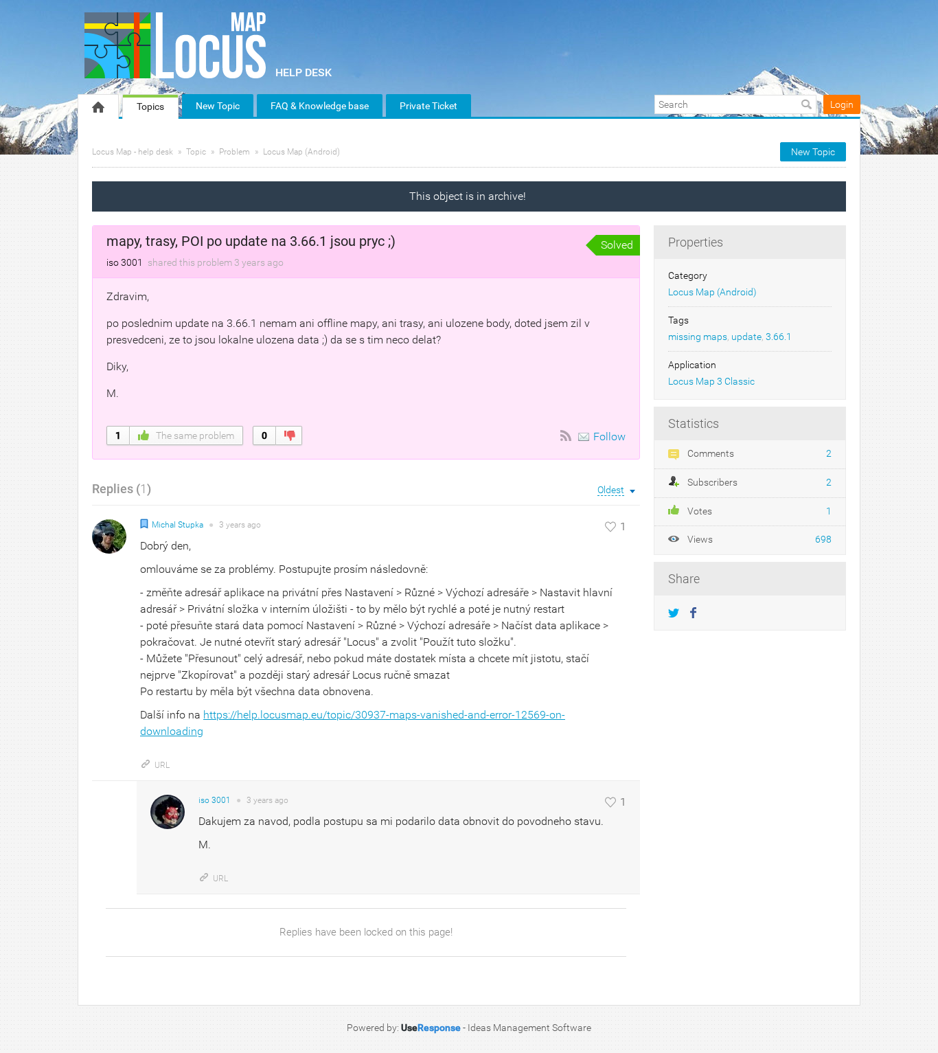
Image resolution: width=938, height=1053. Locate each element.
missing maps (697, 337)
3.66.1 (779, 337)
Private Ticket (428, 105)
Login (842, 104)
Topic (196, 152)
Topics (150, 106)
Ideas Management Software (529, 1027)
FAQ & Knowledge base (320, 105)
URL (162, 765)
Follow (609, 436)
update (746, 337)
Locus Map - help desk (132, 152)
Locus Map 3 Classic (711, 381)
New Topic (218, 105)
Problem (234, 152)
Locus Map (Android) (301, 152)
